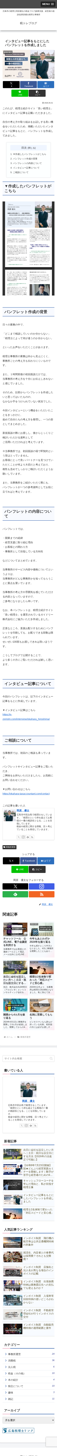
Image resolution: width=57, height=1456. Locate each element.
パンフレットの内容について (27, 163)
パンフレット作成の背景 (25, 158)
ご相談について (20, 172)
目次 (24, 147)
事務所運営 (11, 847)
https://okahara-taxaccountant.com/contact (26, 793)
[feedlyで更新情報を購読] (28, 837)
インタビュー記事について (26, 167)
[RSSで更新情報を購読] (32, 837)
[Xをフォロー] (19, 837)
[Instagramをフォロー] (23, 837)
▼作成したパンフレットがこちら (29, 154)
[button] (37, 93)
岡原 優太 (23, 810)
